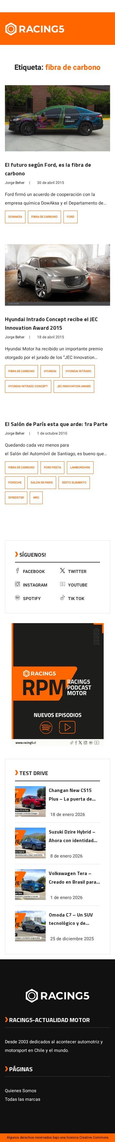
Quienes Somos (20, 1091)
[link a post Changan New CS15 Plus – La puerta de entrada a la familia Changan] (30, 815)
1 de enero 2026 (66, 897)
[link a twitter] (82, 6)
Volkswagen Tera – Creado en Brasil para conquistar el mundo (72, 877)
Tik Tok (76, 598)
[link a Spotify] (101, 6)
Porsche (14, 482)
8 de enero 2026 (66, 856)
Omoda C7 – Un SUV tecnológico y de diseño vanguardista (71, 919)
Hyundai (50, 371)
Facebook (34, 571)
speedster (16, 497)
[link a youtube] (95, 6)
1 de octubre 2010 (52, 433)
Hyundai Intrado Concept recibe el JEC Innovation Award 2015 (51, 323)
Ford (70, 217)
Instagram (35, 585)
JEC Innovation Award (74, 386)
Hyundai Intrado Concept (28, 386)
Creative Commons (94, 1137)
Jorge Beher (15, 182)
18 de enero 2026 (67, 814)
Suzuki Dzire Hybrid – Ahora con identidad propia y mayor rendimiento (72, 836)
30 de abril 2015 (50, 182)
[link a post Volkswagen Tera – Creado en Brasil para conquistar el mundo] (30, 898)
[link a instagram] (89, 6)
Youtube (77, 585)
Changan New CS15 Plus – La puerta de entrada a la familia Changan (71, 794)
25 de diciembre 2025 (72, 939)
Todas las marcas (22, 1099)
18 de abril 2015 (50, 337)
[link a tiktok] (107, 6)
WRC (36, 497)
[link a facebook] (76, 6)
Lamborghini (80, 467)
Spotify (32, 598)
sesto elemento (74, 482)
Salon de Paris (42, 482)
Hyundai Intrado (78, 371)
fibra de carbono (44, 217)
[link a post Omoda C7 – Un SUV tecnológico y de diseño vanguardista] (30, 940)
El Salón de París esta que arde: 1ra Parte (56, 424)
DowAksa (15, 217)
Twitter (77, 571)
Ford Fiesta (52, 467)
